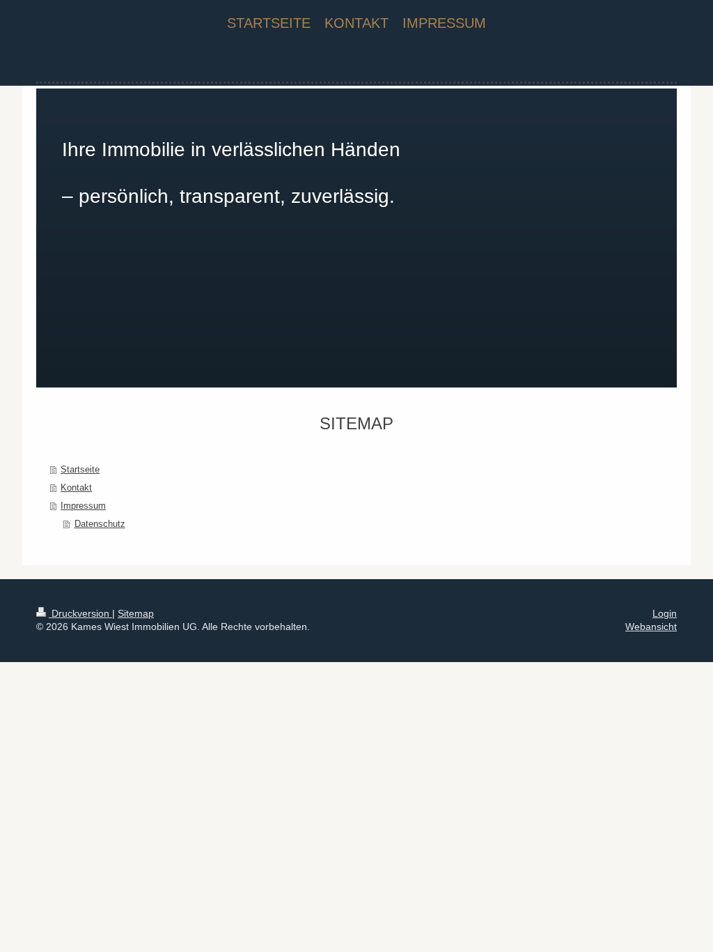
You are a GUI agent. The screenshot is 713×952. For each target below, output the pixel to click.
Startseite (80, 469)
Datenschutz (100, 524)
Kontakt (76, 487)
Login (664, 613)
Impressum (83, 505)
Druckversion (80, 613)
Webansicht (651, 626)
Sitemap (136, 613)
